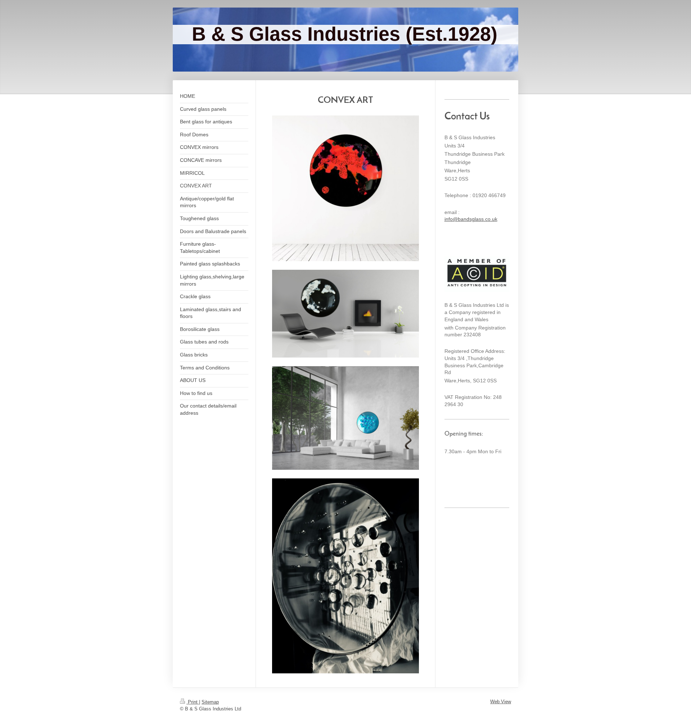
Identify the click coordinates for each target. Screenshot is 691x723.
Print (192, 702)
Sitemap (210, 702)
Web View (500, 701)
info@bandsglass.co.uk (470, 219)
